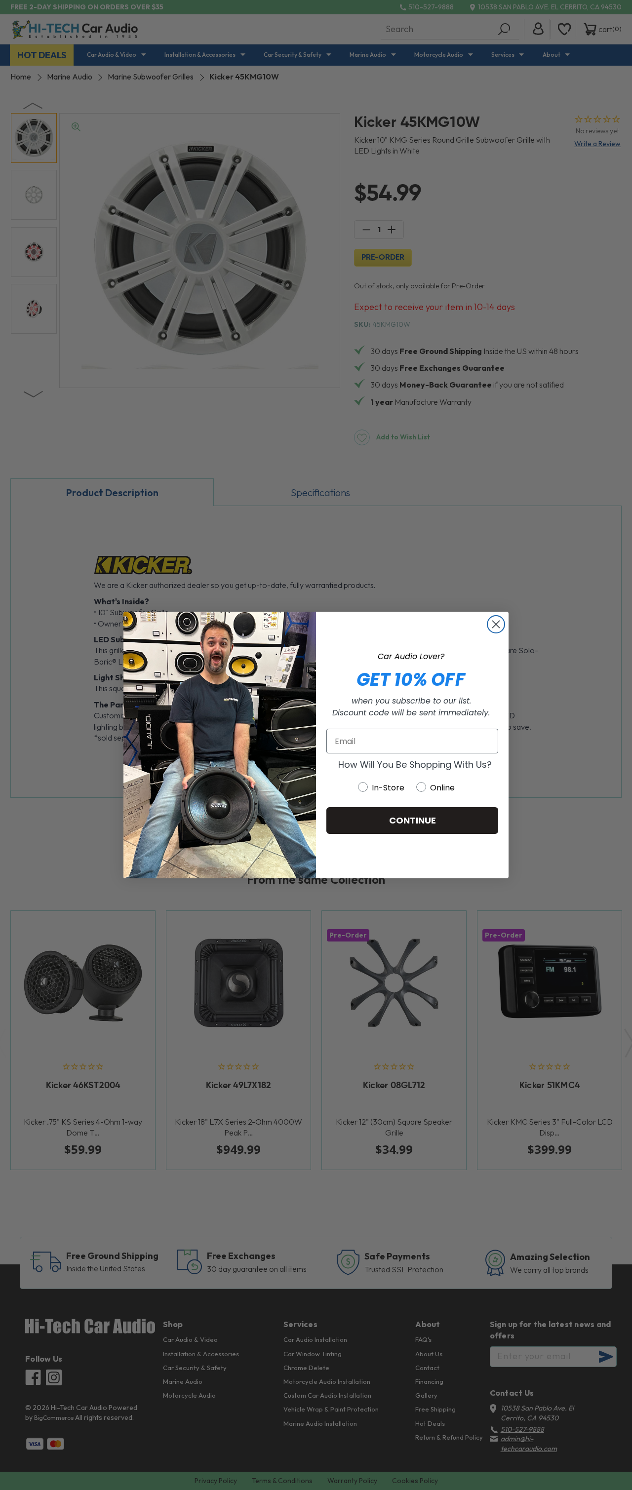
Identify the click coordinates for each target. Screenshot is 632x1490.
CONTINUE (412, 820)
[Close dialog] (496, 624)
